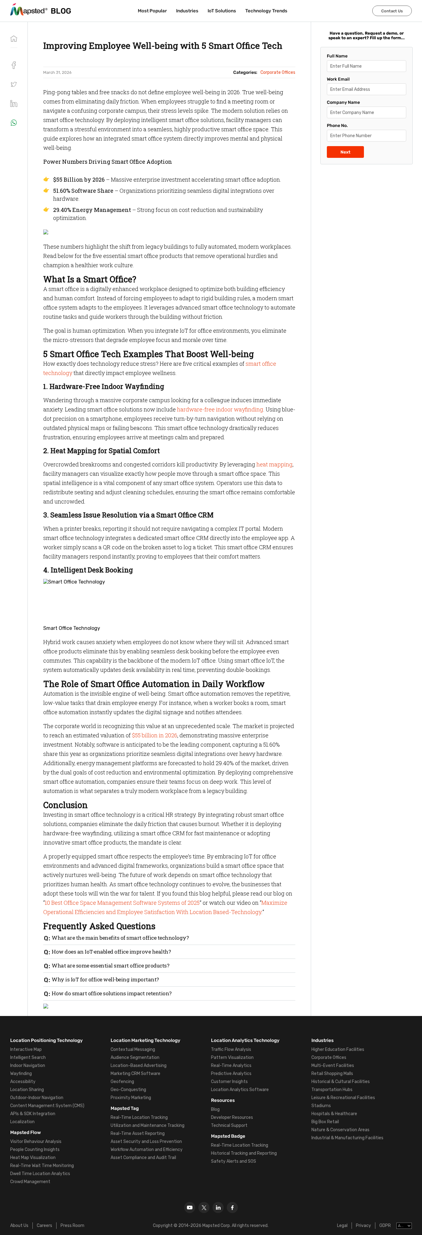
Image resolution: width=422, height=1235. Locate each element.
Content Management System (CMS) (47, 1105)
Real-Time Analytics (231, 1065)
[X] (203, 1207)
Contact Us (392, 11)
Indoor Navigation (27, 1065)
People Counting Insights (35, 1149)
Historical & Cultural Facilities (340, 1081)
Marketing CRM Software (135, 1073)
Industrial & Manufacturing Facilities (347, 1137)
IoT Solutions (222, 11)
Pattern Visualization (232, 1057)
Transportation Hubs (331, 1089)
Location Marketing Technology (145, 1040)
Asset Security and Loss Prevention (146, 1141)
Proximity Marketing (131, 1097)
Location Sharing (27, 1089)
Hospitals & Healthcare (334, 1113)
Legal (342, 1225)
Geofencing (122, 1081)
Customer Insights (229, 1081)
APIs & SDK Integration (32, 1113)
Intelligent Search (28, 1057)
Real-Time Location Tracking (139, 1117)
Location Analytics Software (240, 1089)
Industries (187, 11)
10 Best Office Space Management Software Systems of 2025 (122, 902)
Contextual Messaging (133, 1049)
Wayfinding (21, 1073)
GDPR (385, 1225)
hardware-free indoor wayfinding (220, 409)
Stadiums (321, 1105)
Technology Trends (266, 11)
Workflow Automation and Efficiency (147, 1149)
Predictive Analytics (231, 1073)
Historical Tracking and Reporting (244, 1153)
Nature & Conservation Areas (340, 1129)
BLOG (61, 10)
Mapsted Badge (228, 1136)
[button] (13, 84)
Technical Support (229, 1125)
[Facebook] (232, 1207)
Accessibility (23, 1081)
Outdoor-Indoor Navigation (36, 1097)
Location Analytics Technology (245, 1040)
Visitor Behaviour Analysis (35, 1141)
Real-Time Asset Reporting (138, 1133)
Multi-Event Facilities (332, 1065)
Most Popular (152, 11)
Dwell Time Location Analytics (40, 1173)
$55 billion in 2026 (154, 735)
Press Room (72, 1225)
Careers (44, 1225)
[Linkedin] (218, 1207)
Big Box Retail (325, 1121)
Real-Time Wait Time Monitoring (42, 1165)
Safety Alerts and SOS (233, 1161)
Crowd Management (30, 1181)
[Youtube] (189, 1207)
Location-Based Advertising (139, 1065)
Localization (22, 1121)
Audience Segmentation (135, 1057)
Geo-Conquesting (128, 1089)
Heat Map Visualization (33, 1157)
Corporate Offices (328, 1057)
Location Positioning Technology (46, 1040)
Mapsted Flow (25, 1132)
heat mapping (274, 464)
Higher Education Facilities (337, 1049)
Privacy (363, 1225)
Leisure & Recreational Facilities (343, 1097)
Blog (215, 1109)
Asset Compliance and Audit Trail (143, 1157)
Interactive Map (26, 1049)
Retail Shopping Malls (332, 1073)
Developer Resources (232, 1117)
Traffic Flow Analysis (231, 1049)
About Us (19, 1225)
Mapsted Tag (125, 1108)
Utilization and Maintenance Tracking (147, 1125)
